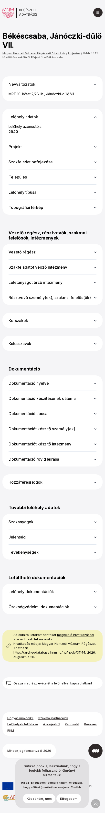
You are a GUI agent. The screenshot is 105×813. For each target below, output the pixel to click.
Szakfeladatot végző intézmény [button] (38, 267)
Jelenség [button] (17, 537)
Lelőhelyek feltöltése (22, 724)
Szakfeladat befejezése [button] (31, 161)
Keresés (90, 724)
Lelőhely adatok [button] (23, 116)
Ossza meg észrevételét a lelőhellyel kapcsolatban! (52, 683)
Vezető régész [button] (22, 252)
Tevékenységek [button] (24, 552)
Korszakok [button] (18, 320)
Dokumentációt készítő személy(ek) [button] (42, 428)
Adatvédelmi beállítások (95, 803)
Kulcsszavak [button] (20, 343)
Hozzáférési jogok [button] (25, 482)
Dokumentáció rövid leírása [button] (34, 459)
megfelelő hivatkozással (75, 635)
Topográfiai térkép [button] (26, 207)
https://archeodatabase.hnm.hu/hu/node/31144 (49, 652)
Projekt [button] (15, 146)
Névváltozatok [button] (22, 84)
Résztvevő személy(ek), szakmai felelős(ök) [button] (50, 297)
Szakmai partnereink (53, 718)
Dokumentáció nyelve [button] (29, 383)
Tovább (76, 787)
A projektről (51, 724)
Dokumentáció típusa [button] (28, 413)
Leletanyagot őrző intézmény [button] (36, 282)
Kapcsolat (72, 724)
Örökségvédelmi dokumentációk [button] (39, 606)
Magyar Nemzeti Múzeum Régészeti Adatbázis (33, 53)
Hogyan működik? (20, 718)
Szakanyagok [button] (21, 521)
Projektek (74, 53)
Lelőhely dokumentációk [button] (31, 591)
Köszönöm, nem (39, 799)
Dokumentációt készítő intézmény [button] (40, 444)
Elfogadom (68, 799)
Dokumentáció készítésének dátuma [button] (42, 398)
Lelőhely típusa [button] (22, 192)
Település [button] (18, 177)
